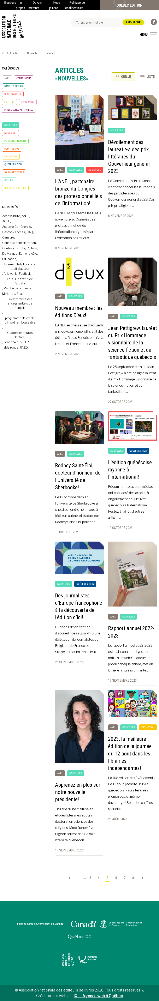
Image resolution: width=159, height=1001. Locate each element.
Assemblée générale (16, 226)
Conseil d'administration (19, 243)
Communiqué (23, 78)
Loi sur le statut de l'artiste (20, 281)
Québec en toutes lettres (20, 335)
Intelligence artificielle (18, 109)
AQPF (6, 221)
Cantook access (13, 232)
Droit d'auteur (12, 94)
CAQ (30, 232)
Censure (8, 237)
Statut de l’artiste (15, 188)
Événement (27, 102)
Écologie (9, 102)
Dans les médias (13, 86)
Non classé (10, 117)
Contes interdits (13, 248)
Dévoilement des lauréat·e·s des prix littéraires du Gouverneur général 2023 (129, 156)
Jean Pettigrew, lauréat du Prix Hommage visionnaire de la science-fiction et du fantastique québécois (132, 342)
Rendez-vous (13, 342)
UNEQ (24, 347)
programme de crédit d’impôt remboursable (20, 320)
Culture (32, 248)
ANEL (7, 78)
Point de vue (11, 148)
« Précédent (71, 878)
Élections (10, 3)
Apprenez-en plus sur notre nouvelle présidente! (77, 792)
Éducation (9, 259)
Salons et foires (14, 172)
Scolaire (9, 180)
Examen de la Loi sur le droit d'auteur (19, 266)
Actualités (13, 53)
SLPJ (26, 342)
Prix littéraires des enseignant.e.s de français (20, 303)
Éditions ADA (28, 253)
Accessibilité (11, 216)
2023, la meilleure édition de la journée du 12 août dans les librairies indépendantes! (130, 753)
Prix (19, 293)
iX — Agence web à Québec (98, 996)
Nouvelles (33, 53)
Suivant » (141, 878)
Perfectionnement (15, 140)
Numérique (10, 133)
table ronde (10, 347)
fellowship (10, 273)
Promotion (10, 156)
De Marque (9, 253)
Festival (24, 273)
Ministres (8, 293)
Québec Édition (129, 5)
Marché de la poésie (17, 288)
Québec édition (13, 164)
